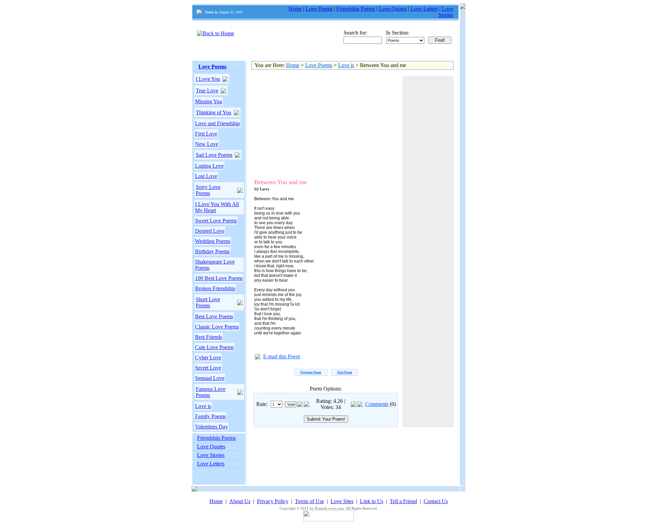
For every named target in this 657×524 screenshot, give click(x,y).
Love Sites (342, 501)
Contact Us (436, 501)
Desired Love (209, 231)
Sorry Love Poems (208, 190)
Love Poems (319, 9)
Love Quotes (393, 9)
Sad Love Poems (214, 155)
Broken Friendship (215, 288)
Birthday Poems (212, 251)
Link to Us (371, 501)
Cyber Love (208, 357)
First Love (206, 134)
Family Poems (210, 416)
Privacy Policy (272, 501)
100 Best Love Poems (219, 278)
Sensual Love (209, 378)
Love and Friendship (217, 123)
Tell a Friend (403, 501)
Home (295, 9)
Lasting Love (209, 166)
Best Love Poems (214, 316)
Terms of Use (309, 501)
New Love (206, 144)
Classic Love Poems (217, 327)
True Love (207, 90)
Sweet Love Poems (216, 220)
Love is (203, 406)
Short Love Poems (208, 302)
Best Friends (208, 337)
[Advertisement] (311, 124)
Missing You (208, 101)
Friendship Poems (355, 9)
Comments (376, 404)
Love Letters (424, 9)
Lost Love (206, 176)
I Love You (208, 79)
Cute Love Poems (214, 347)
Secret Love (208, 368)
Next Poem (344, 372)
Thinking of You (213, 112)
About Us (239, 501)
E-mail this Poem (281, 356)
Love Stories (445, 12)
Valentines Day (211, 427)
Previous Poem (310, 372)
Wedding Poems (212, 241)
